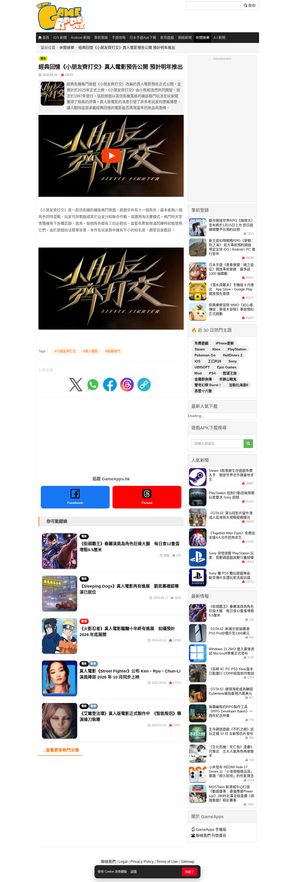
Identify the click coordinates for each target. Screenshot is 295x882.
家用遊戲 (167, 37)
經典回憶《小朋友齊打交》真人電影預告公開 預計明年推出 (126, 48)
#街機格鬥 (112, 351)
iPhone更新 (225, 343)
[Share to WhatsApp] (93, 384)
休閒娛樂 (202, 37)
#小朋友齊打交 (65, 351)
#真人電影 (90, 351)
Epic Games (226, 367)
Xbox (216, 349)
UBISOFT (203, 367)
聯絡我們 (108, 862)
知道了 (189, 871)
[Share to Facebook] (110, 384)
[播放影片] (111, 155)
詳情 (134, 871)
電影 (84, 536)
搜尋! (251, 5)
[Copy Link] (144, 384)
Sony (232, 361)
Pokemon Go (205, 355)
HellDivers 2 (232, 355)
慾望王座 (230, 373)
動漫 (84, 621)
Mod (199, 373)
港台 (43, 58)
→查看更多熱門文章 (60, 750)
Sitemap (187, 862)
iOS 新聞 (60, 37)
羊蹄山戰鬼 (227, 379)
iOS (198, 361)
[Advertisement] (111, 435)
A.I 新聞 (219, 37)
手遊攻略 (119, 37)
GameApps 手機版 (210, 829)
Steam (200, 349)
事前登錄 (101, 37)
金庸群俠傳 (204, 379)
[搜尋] (248, 443)
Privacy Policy (142, 862)
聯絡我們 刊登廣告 (210, 835)
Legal (123, 862)
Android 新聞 (80, 37)
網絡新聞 (185, 37)
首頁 (45, 37)
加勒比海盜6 (238, 385)
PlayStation (237, 349)
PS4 (212, 373)
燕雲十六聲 (203, 391)
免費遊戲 (202, 343)
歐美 (93, 663)
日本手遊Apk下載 (143, 37)
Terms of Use (167, 862)
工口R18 (215, 361)
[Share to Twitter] (76, 384)
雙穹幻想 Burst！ (209, 385)
